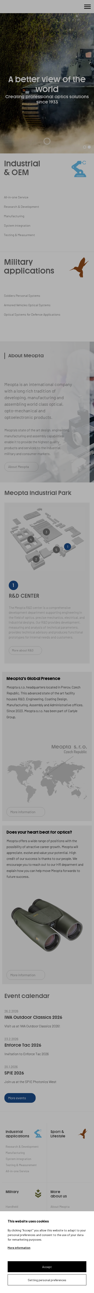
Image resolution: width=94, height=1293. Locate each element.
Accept (47, 1267)
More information (19, 1247)
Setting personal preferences (47, 1280)
